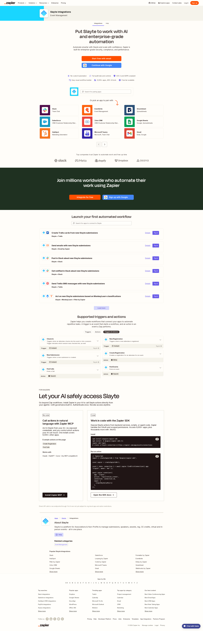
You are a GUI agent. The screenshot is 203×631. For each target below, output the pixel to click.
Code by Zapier (100, 562)
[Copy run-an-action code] (157, 456)
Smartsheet (139, 565)
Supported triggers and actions (101, 316)
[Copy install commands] (157, 439)
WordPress (73, 604)
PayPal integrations (44, 604)
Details (147, 233)
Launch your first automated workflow (101, 216)
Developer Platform (104, 619)
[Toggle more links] (59, 571)
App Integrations (145, 619)
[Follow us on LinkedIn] (50, 618)
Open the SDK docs (102, 495)
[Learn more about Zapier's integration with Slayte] (45, 521)
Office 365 (72, 608)
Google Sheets (54, 568)
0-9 (66, 583)
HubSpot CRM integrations (47, 601)
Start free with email (101, 58)
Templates (135, 619)
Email (119, 601)
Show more (42, 611)
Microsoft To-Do (97, 601)
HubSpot (52, 558)
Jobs (119, 619)
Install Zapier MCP (53, 495)
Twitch (94, 594)
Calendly (95, 597)
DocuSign (72, 601)
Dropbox (72, 594)
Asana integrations (44, 608)
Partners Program (159, 619)
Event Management (58, 15)
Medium (95, 608)
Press (115, 619)
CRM (119, 604)
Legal (156, 625)
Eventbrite (139, 558)
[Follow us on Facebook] (47, 618)
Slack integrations (44, 594)
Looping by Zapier (101, 558)
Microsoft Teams (101, 565)
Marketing (120, 608)
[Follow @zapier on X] (54, 618)
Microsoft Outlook (98, 604)
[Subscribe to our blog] (62, 618)
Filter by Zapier (54, 562)
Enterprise (126, 619)
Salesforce (99, 555)
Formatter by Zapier (142, 555)
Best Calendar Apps (151, 608)
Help (60, 535)
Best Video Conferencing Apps (155, 594)
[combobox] (105, 92)
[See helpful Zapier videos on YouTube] (58, 618)
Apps (56, 518)
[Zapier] (9, 2)
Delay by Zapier (141, 562)
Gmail (97, 568)
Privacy (162, 625)
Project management (124, 594)
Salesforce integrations (45, 597)
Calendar (120, 597)
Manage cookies (147, 625)
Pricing (89, 619)
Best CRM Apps (150, 601)
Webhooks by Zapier (143, 568)
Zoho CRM (53, 565)
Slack (51, 555)
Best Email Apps (150, 597)
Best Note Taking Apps (152, 604)
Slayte (64, 518)
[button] (101, 65)
